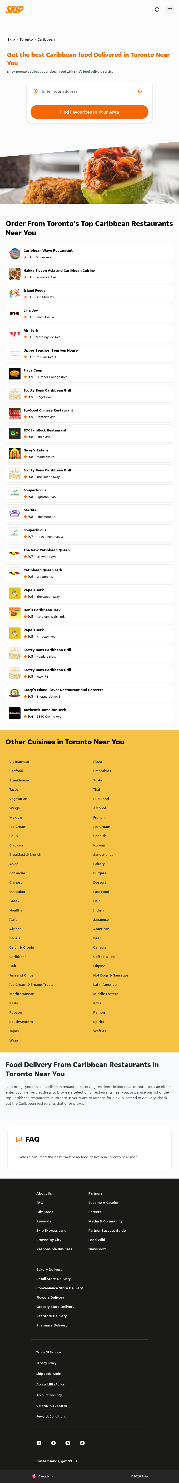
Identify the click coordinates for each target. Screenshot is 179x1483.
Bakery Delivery (49, 1269)
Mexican (16, 817)
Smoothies (102, 770)
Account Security (49, 1395)
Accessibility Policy (50, 1384)
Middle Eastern (105, 993)
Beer (97, 938)
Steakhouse (19, 780)
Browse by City (48, 1239)
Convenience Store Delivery (59, 1288)
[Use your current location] (139, 91)
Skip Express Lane (51, 1230)
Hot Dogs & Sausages (110, 975)
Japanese (101, 919)
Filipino (99, 966)
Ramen (99, 1012)
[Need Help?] (157, 10)
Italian (14, 919)
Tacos (13, 789)
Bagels (14, 938)
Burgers (99, 873)
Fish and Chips (21, 975)
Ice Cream (17, 826)
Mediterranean (21, 993)
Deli (12, 966)
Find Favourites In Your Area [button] (89, 112)
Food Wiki (96, 1239)
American (101, 928)
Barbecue (17, 873)
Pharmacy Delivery (51, 1325)
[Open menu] (169, 10)
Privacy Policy (46, 1363)
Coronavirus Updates (51, 1406)
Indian (98, 910)
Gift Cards (44, 1211)
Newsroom (97, 1249)
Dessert (99, 882)
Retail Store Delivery (53, 1278)
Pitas (97, 1003)
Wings (14, 808)
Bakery (99, 863)
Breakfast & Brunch (25, 854)
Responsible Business (54, 1249)
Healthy (15, 910)
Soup (13, 835)
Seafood (16, 770)
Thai (96, 789)
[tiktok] (84, 1447)
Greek (14, 900)
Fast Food (101, 891)
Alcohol (99, 808)
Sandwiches (103, 854)
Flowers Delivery (50, 1297)
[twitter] (40, 1447)
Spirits (98, 1021)
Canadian (101, 947)
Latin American (105, 984)
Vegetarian (18, 798)
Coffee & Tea (104, 956)
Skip (11, 39)
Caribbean (46, 39)
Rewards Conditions (51, 1416)
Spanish (99, 835)
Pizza (97, 761)
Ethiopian (17, 891)
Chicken (16, 845)
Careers (94, 1211)
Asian (13, 863)
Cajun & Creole (21, 947)
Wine (13, 1040)
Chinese (16, 882)
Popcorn (16, 1012)
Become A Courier (103, 1202)
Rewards (43, 1221)
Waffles (99, 1031)
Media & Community (105, 1221)
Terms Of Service (48, 1352)
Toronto (26, 39)
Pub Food (101, 798)
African (15, 928)
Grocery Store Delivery (55, 1306)
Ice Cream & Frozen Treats (31, 984)
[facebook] (55, 1447)
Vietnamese (19, 761)
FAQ (39, 1202)
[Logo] (16, 10)
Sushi (97, 780)
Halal (97, 900)
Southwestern (21, 1021)
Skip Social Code (48, 1374)
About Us (44, 1193)
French (99, 817)
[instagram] (69, 1447)
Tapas (14, 1031)
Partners (95, 1193)
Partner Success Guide (107, 1230)
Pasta (13, 1003)
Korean (99, 845)
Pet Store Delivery (51, 1315)
